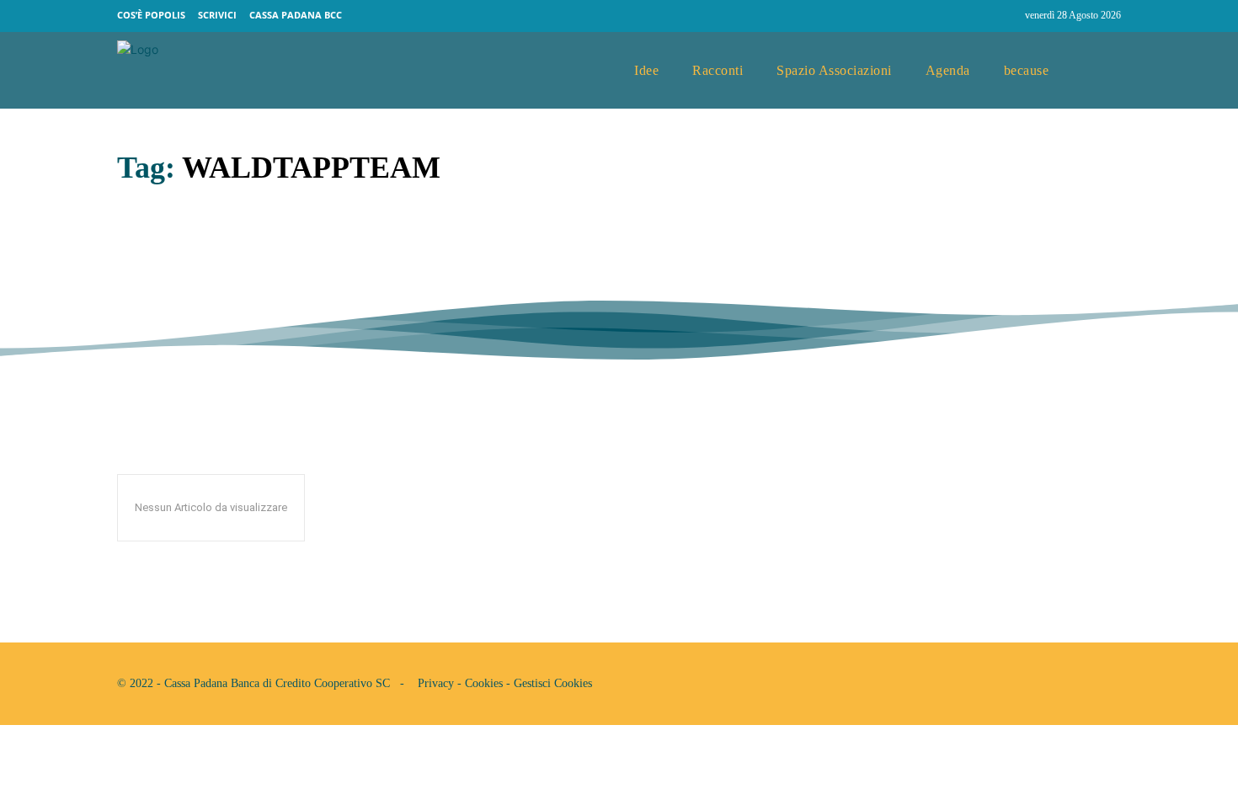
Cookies (484, 683)
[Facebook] (973, 16)
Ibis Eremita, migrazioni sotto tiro (324, 253)
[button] (1101, 70)
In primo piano (158, 291)
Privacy (436, 683)
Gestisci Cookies (553, 683)
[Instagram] (1005, 16)
